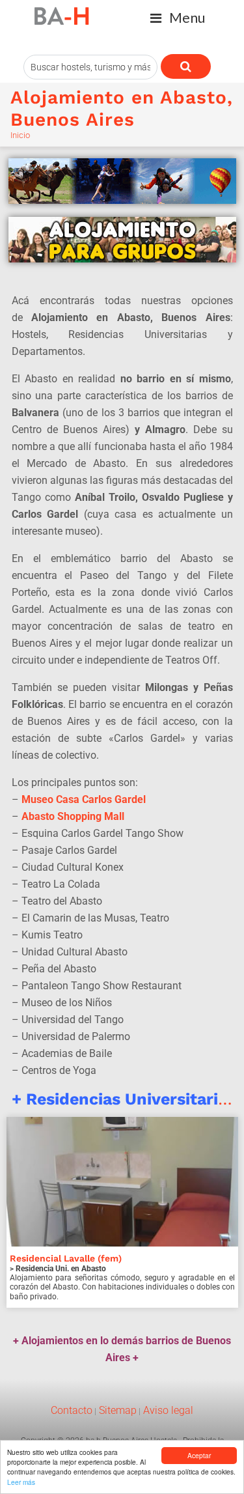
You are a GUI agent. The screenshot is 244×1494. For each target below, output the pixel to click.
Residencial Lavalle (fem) (66, 1258)
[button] (177, 18)
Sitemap (116, 1410)
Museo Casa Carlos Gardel (83, 799)
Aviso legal (167, 1410)
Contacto (71, 1410)
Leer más (21, 1482)
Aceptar (199, 1455)
